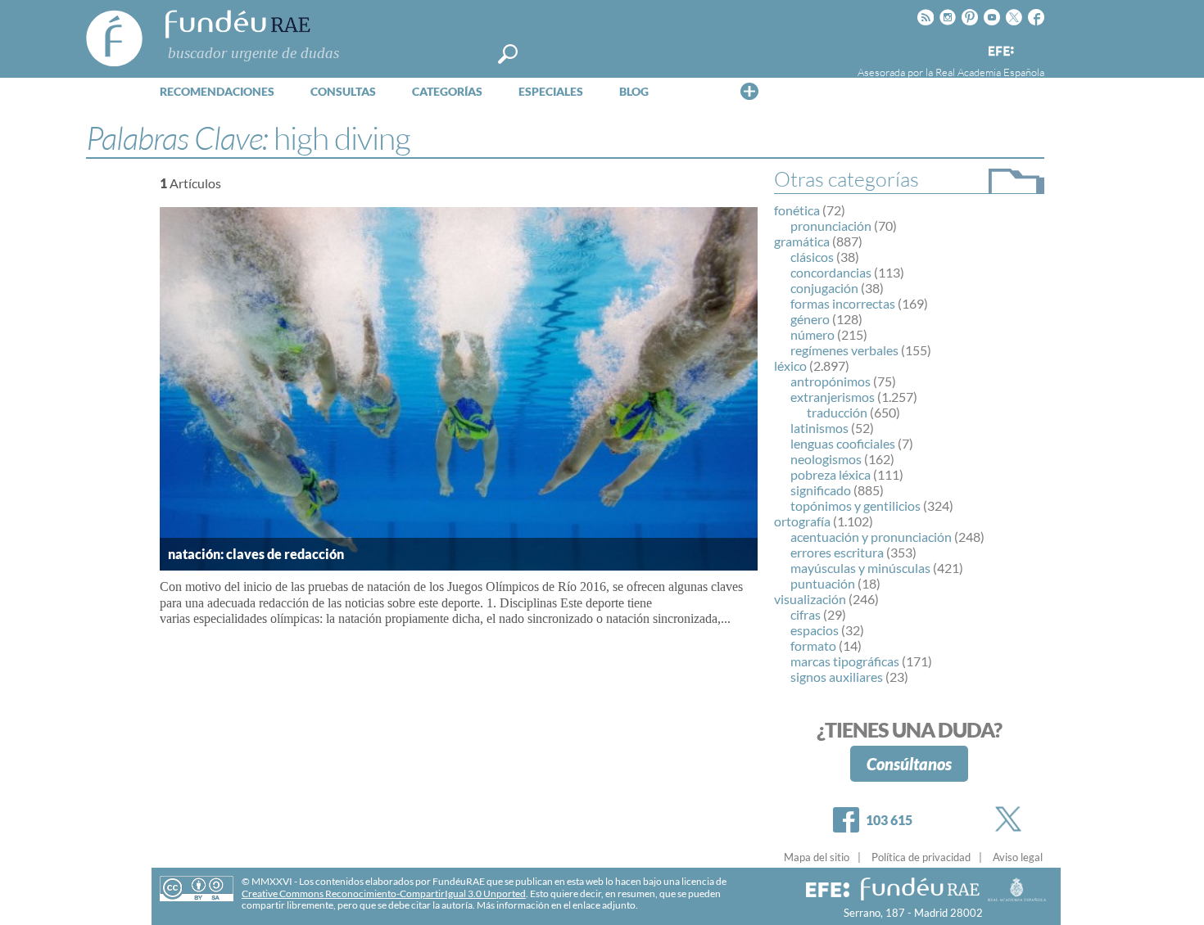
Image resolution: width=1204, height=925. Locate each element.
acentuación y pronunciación (871, 536)
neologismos (826, 459)
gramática (802, 241)
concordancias (830, 272)
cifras (805, 614)
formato (813, 645)
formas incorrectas (842, 303)
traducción (837, 412)
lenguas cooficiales (842, 443)
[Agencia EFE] (1000, 52)
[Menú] (749, 91)
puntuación (822, 583)
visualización (810, 599)
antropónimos (830, 381)
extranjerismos (832, 396)
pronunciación (830, 225)
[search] (508, 54)
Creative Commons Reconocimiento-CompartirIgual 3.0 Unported (384, 893)
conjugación (824, 288)
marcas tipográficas (844, 661)
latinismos (819, 427)
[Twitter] (1011, 819)
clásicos (812, 256)
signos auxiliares (836, 676)
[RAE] (1033, 48)
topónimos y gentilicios (855, 505)
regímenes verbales (844, 350)
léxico (790, 365)
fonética (797, 210)
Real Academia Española (989, 72)
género (810, 319)
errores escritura (837, 552)
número (812, 334)
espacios (814, 630)
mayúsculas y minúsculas (860, 567)
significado (820, 490)
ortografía (802, 521)
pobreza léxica (830, 474)
